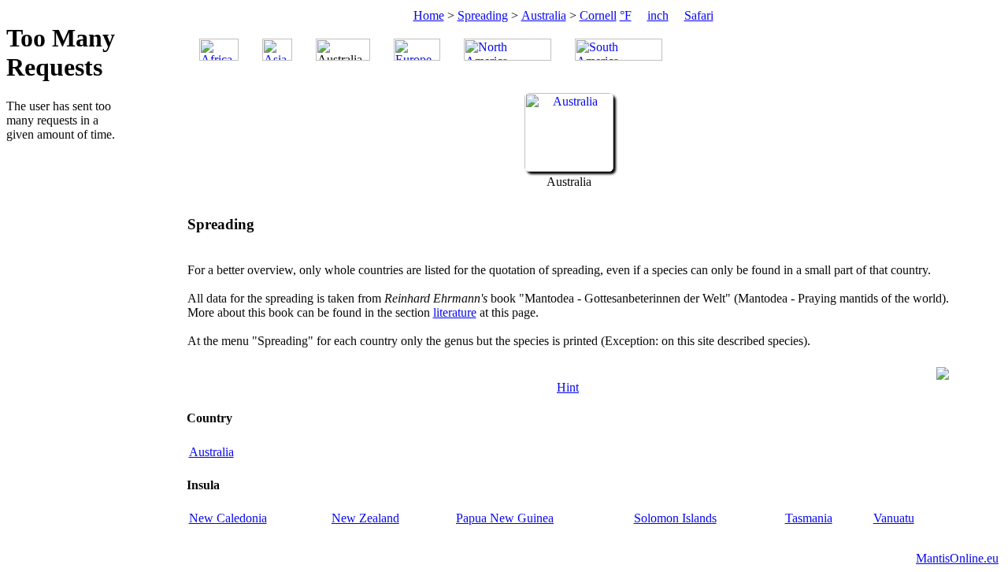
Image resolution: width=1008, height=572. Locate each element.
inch (658, 15)
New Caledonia (228, 518)
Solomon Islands (675, 518)
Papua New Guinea (505, 518)
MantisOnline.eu (957, 558)
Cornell (598, 15)
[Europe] (417, 50)
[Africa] (219, 50)
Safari (698, 15)
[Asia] (277, 50)
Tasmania (808, 518)
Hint (568, 387)
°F (626, 15)
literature (454, 312)
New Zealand (365, 518)
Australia (543, 15)
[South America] (618, 50)
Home (428, 15)
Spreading (483, 15)
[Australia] (568, 167)
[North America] (507, 50)
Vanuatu (893, 518)
